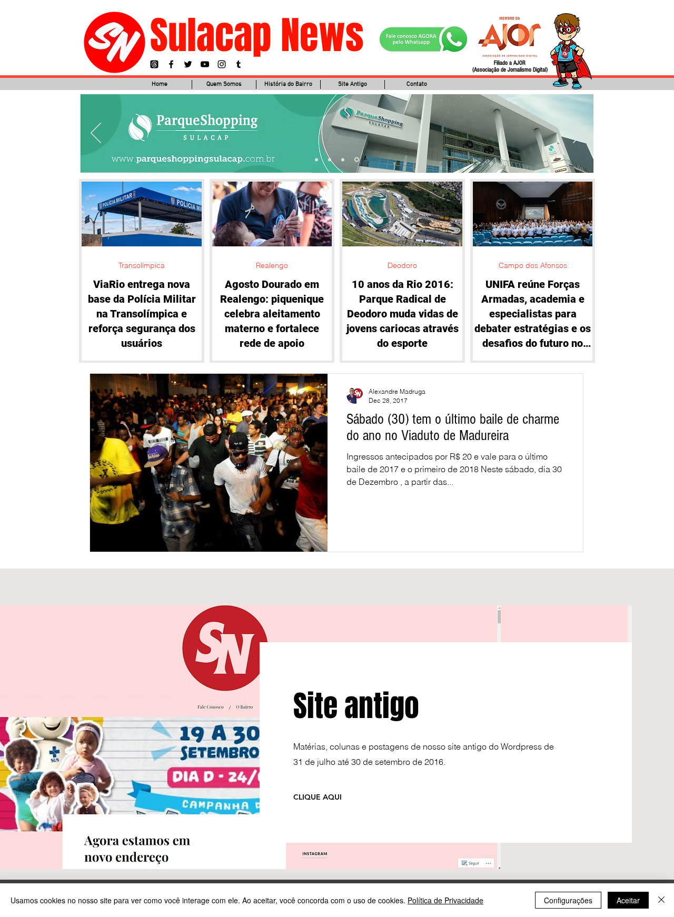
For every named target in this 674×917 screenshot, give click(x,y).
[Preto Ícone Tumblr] (238, 64)
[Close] (661, 900)
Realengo (272, 265)
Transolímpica (141, 265)
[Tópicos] (154, 64)
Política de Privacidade (445, 900)
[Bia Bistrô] (329, 159)
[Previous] (96, 134)
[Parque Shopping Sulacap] (342, 159)
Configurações (568, 900)
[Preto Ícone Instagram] (221, 64)
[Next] (578, 134)
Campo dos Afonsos (533, 265)
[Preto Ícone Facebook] (171, 64)
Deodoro (402, 265)
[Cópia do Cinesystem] (316, 159)
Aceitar (628, 900)
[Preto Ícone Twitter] (188, 64)
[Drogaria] (356, 159)
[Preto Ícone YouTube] (205, 64)
